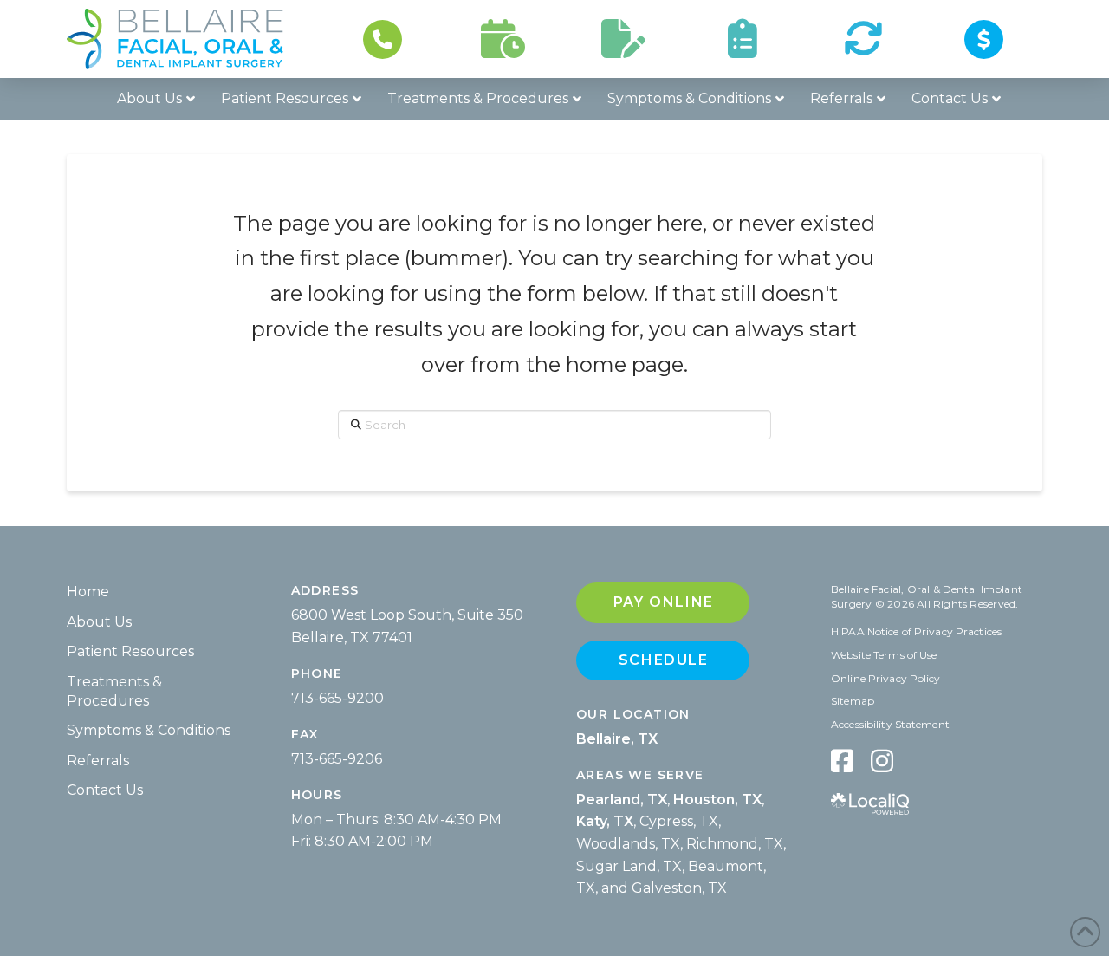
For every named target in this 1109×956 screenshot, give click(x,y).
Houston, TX (717, 799)
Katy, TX (604, 821)
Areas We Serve (640, 775)
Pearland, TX (621, 799)
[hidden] (842, 760)
